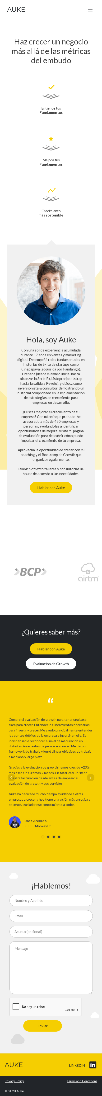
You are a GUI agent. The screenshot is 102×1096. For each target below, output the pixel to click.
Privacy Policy (14, 1081)
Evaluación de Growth (51, 663)
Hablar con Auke (51, 487)
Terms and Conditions (82, 1081)
